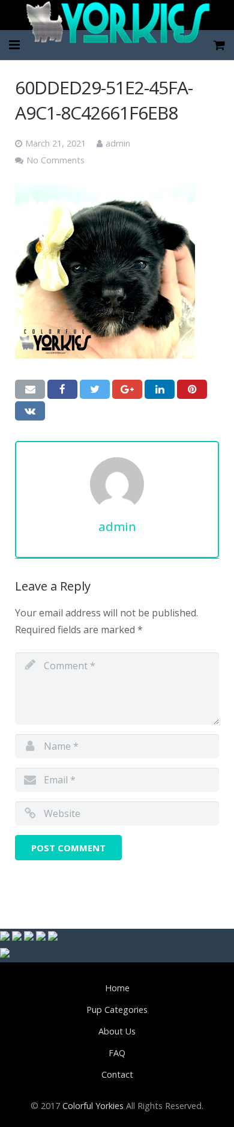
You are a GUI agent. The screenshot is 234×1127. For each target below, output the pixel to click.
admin (118, 143)
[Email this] (30, 389)
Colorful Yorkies (93, 1105)
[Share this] (62, 389)
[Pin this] (192, 389)
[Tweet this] (95, 389)
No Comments (55, 160)
